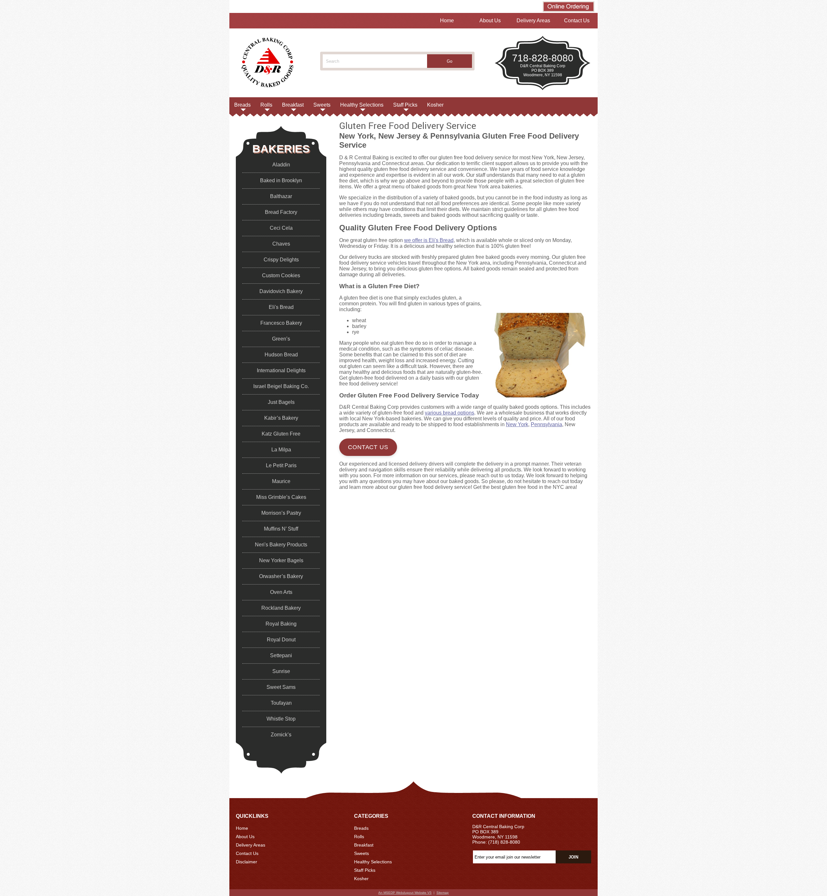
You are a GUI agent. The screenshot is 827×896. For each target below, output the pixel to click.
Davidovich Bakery (281, 291)
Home (447, 20)
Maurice (281, 481)
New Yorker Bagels (281, 560)
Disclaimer (246, 861)
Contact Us (577, 20)
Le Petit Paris (281, 465)
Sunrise (281, 671)
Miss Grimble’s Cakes (281, 497)
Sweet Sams (281, 687)
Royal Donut (281, 639)
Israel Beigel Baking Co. (281, 386)
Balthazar (281, 196)
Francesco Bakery (281, 323)
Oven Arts (281, 592)
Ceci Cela (281, 228)
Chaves (281, 244)
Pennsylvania (546, 424)
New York (517, 424)
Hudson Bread (281, 354)
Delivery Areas (533, 20)
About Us (490, 20)
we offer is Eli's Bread (429, 240)
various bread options (449, 413)
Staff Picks (405, 105)
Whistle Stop (281, 719)
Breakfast (293, 105)
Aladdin (281, 164)
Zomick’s (281, 734)
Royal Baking (281, 624)
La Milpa (281, 449)
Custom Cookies (281, 275)
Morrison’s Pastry (281, 513)
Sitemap (442, 892)
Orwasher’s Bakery (281, 576)
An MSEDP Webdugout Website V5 (405, 892)
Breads (242, 105)
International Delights (281, 370)
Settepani (281, 655)
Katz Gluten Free (281, 434)
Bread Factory (281, 212)
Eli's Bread (281, 307)
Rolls (266, 105)
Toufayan (281, 703)
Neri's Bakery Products (281, 544)
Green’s (281, 339)
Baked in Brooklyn (281, 180)
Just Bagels (281, 402)
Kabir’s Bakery (281, 418)
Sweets (321, 105)
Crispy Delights (281, 259)
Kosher (435, 105)
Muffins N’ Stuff (281, 529)
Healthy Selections (361, 105)
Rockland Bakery (281, 608)
